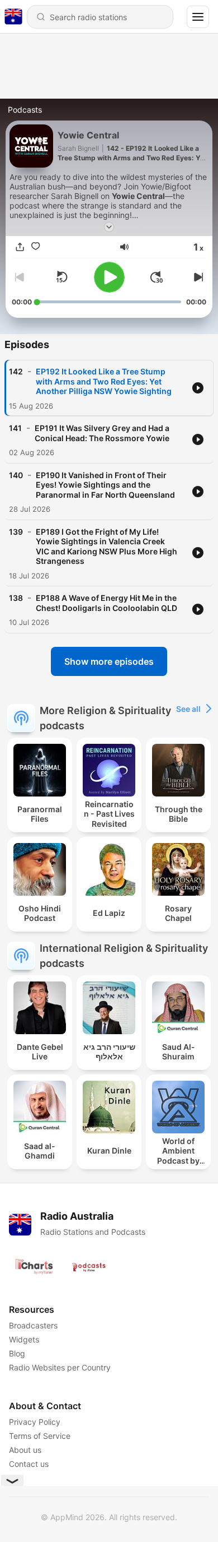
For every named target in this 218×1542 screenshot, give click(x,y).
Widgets (24, 1339)
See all (188, 709)
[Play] (109, 277)
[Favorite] (35, 246)
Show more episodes (109, 661)
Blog (17, 1353)
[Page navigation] (198, 17)
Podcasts (25, 109)
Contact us (29, 1464)
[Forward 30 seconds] (156, 277)
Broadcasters (33, 1325)
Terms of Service (39, 1436)
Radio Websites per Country (60, 1367)
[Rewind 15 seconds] (61, 277)
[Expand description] (109, 227)
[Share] (19, 246)
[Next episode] (197, 277)
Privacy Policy (34, 1422)
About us (25, 1450)
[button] (124, 247)
